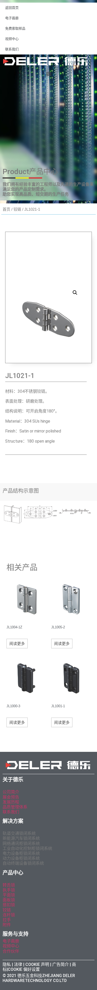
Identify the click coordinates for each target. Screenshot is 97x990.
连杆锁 (9, 914)
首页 (6, 209)
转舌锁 (9, 885)
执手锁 (9, 890)
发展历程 (11, 802)
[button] (48, 73)
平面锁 (9, 894)
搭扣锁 (9, 904)
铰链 (17, 209)
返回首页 (12, 8)
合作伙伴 (11, 951)
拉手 (7, 919)
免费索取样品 (15, 28)
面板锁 (9, 899)
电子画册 (12, 18)
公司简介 (11, 791)
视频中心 (12, 39)
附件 (7, 924)
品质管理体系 (15, 807)
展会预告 (11, 797)
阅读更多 (17, 643)
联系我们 (12, 49)
